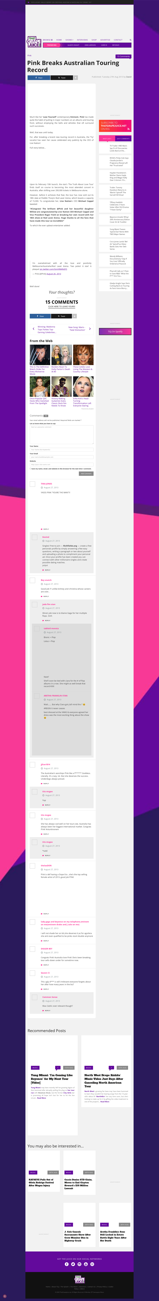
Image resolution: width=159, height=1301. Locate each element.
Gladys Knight (73, 45)
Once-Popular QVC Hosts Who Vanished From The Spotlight (39, 401)
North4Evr (100, 1096)
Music (35, 1068)
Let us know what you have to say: (43, 423)
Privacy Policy (102, 1287)
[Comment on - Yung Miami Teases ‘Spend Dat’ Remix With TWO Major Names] (115, 231)
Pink (29, 55)
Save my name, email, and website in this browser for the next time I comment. (61, 469)
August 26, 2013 (54, 274)
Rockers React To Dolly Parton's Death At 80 (60, 369)
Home (59, 40)
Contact (118, 40)
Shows (69, 40)
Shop (94, 40)
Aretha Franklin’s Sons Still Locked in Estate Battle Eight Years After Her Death (113, 1236)
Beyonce (115, 45)
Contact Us (91, 1287)
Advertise (105, 40)
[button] (129, 40)
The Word (73, 1287)
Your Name (34, 446)
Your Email (34, 454)
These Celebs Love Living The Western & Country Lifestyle (82, 369)
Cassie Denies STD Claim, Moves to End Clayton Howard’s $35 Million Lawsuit (78, 1184)
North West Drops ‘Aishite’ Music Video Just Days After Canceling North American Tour (103, 1080)
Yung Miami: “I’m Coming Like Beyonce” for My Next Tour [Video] (52, 1079)
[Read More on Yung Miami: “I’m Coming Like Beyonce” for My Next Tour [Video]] (53, 1049)
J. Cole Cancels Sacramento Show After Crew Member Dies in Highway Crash (77, 1236)
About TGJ (55, 1287)
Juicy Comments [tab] (123, 139)
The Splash (65, 1287)
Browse (47, 40)
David (128, 76)
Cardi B (104, 45)
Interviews (82, 40)
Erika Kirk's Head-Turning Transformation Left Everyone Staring (82, 402)
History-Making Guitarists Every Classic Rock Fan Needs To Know (58, 402)
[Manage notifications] (4, 1296)
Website (33, 461)
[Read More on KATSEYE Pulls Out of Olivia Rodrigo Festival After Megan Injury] (44, 1160)
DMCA (82, 1289)
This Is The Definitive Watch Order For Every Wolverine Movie (39, 370)
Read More (41, 1098)
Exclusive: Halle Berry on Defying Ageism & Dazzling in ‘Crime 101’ (61, 2)
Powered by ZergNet (87, 409)
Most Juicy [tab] (107, 139)
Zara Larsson (90, 45)
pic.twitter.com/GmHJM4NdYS (53, 269)
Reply (46, 529)
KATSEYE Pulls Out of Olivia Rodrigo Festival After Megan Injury (41, 1182)
